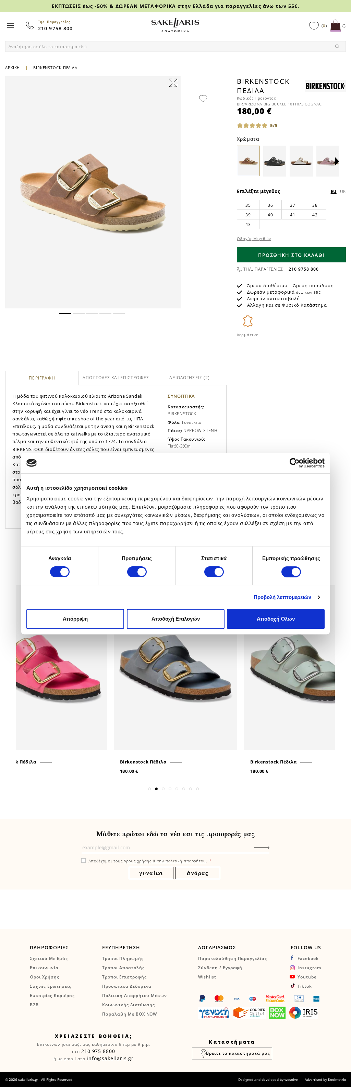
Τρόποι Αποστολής (123, 968)
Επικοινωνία (44, 968)
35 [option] (248, 205)
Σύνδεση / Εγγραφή (220, 968)
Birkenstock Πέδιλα (143, 762)
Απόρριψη (75, 619)
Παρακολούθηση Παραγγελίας (232, 958)
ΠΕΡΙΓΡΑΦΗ (42, 378)
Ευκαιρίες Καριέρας (52, 995)
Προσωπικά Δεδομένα (127, 986)
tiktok (305, 986)
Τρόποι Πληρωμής (122, 958)
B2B (34, 1005)
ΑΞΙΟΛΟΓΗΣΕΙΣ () (189, 378)
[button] (65, 313)
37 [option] (292, 205)
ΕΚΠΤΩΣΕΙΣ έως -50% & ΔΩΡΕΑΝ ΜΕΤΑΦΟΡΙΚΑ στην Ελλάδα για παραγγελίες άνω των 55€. (175, 6)
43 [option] (248, 224)
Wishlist (207, 977)
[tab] (42, 378)
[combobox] (175, 46)
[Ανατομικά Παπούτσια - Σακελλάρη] (175, 25)
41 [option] (292, 215)
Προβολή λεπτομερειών (283, 597)
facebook (308, 958)
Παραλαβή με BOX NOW (129, 1014)
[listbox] (291, 214)
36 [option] (270, 205)
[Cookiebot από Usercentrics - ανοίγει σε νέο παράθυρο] (295, 463)
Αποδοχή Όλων (276, 619)
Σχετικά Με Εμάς (49, 958)
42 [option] (314, 215)
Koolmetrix (337, 1079)
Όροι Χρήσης (44, 977)
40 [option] (270, 215)
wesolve (291, 1079)
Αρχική (12, 67)
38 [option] (314, 205)
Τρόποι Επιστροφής (124, 977)
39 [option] (248, 215)
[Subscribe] (272, 851)
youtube (307, 977)
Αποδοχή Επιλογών (176, 619)
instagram (309, 968)
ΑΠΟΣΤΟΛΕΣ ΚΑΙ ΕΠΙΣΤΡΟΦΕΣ (116, 378)
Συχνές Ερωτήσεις (50, 986)
